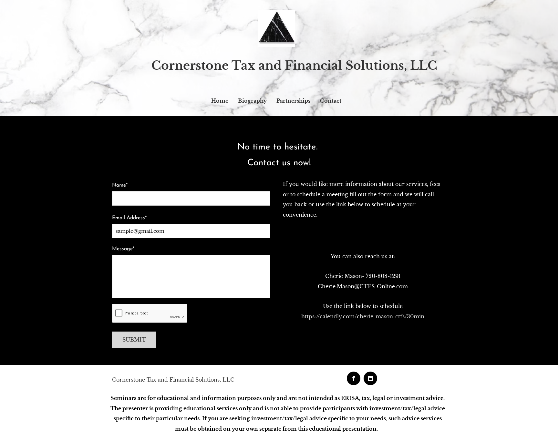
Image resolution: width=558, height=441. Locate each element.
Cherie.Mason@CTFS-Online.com (363, 286)
